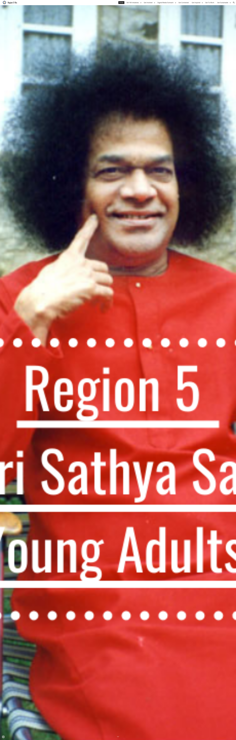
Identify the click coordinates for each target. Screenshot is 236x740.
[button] (234, 2)
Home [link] (121, 3)
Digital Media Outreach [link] (165, 3)
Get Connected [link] (183, 3)
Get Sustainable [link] (222, 3)
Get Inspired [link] (196, 3)
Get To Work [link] (209, 3)
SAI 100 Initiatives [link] (133, 3)
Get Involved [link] (148, 3)
